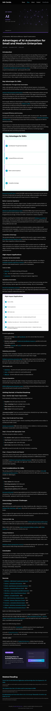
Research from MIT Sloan (8, 193)
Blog (28, 2)
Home (23, 2)
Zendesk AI (7, 276)
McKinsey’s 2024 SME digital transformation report (17, 68)
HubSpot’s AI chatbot (40, 218)
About (32, 2)
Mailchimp (7, 369)
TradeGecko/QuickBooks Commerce (26, 341)
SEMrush (6, 374)
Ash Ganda (7, 2)
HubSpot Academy (33, 527)
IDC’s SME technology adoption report (12, 239)
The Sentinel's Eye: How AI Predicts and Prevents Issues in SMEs (19, 688)
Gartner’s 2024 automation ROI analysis (12, 92)
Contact (38, 2)
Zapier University (24, 527)
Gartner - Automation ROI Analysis (13, 583)
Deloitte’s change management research (12, 544)
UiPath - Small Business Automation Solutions (16, 586)
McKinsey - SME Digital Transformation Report (16, 581)
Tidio (5, 273)
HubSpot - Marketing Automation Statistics (15, 605)
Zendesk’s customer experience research (13, 262)
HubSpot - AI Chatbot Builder (11, 595)
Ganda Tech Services (13, 632)
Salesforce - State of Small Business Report (15, 593)
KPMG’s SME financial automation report (12, 386)
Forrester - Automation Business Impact (14, 603)
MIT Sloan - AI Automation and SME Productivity (16, 590)
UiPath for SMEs (26, 103)
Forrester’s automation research (10, 287)
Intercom (6, 271)
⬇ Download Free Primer (36, 660)
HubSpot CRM (5, 508)
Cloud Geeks (19, 627)
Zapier (20, 508)
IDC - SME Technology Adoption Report (14, 598)
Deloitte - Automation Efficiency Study (14, 588)
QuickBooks (23, 337)
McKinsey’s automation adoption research (20, 460)
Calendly (13, 345)
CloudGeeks (45, 2)
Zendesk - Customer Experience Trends (14, 600)
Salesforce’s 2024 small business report (12, 211)
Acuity (19, 345)
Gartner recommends (8, 426)
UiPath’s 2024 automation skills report (38, 522)
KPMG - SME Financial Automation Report (15, 607)
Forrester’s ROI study (7, 492)
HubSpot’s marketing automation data (12, 359)
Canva (5, 372)
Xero (16, 337)
